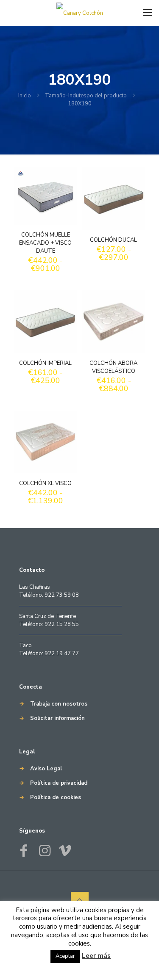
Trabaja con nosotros (58, 704)
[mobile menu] (147, 13)
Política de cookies (55, 797)
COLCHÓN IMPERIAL (45, 363)
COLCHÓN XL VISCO (45, 483)
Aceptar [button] (65, 956)
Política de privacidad (58, 783)
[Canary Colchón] (79, 12)
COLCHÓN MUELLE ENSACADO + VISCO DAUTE (45, 243)
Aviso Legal (46, 768)
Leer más (96, 955)
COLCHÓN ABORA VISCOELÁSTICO (113, 367)
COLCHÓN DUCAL (113, 240)
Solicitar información (57, 718)
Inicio (24, 95)
